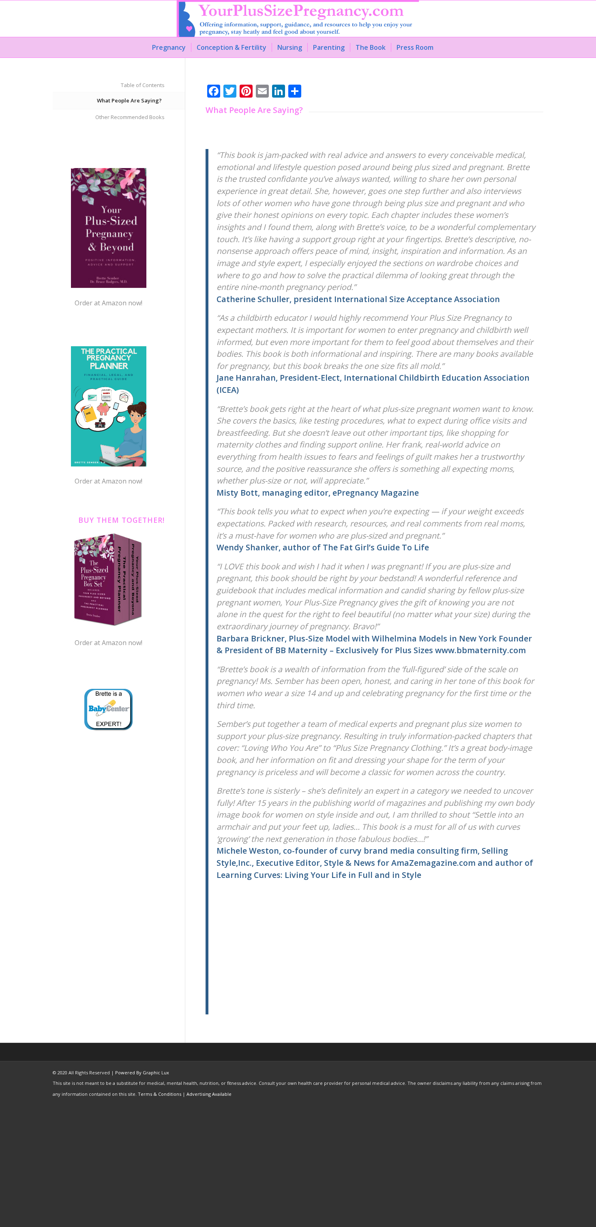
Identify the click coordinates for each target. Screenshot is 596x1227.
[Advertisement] (376, 957)
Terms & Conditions (159, 1094)
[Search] (444, 47)
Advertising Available (209, 1094)
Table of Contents (143, 85)
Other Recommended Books (130, 117)
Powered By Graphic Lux (142, 1072)
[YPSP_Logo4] (297, 18)
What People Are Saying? (129, 100)
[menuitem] (169, 47)
